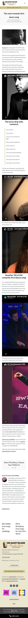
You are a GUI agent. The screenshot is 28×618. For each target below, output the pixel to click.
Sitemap (12, 610)
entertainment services (12, 581)
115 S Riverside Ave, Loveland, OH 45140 (12, 554)
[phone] (17, 586)
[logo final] (14, 541)
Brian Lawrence (11, 611)
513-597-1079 (6, 557)
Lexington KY (14, 579)
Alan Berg (23, 611)
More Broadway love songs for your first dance (21, 529)
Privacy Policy (21, 609)
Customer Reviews (14, 599)
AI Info (16, 610)
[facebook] (11, 586)
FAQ (14, 603)
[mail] (14, 586)
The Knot (4, 47)
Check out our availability (8, 439)
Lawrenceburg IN (6, 579)
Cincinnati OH (12, 577)
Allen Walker (15, 475)
